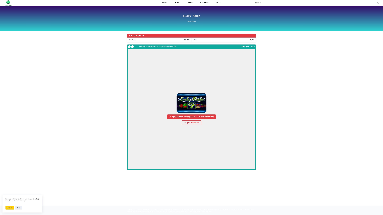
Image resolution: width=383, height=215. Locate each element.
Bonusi (164, 2)
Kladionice (204, 2)
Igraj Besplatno (193, 123)
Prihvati (9, 208)
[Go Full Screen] (132, 46)
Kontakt (190, 2)
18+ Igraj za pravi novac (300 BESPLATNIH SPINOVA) (153, 46)
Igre (217, 2)
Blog (177, 2)
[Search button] (378, 3)
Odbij (18, 208)
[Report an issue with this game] (129, 46)
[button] (191, 103)
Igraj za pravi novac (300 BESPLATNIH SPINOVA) (193, 117)
